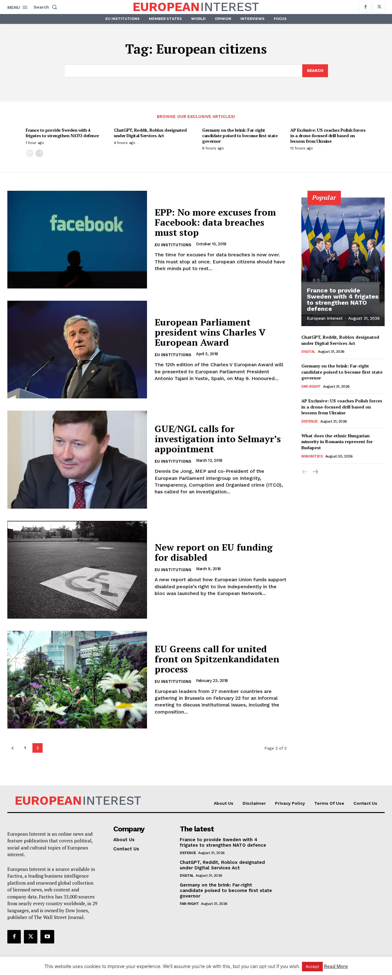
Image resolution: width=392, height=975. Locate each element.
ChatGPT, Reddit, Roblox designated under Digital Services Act (150, 132)
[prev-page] (29, 153)
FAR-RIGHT (311, 386)
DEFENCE (309, 421)
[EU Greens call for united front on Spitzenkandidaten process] (77, 679)
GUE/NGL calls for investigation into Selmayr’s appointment (218, 439)
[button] (46, 7)
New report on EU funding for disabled (214, 552)
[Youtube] (47, 936)
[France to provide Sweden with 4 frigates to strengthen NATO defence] (343, 262)
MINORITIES (311, 456)
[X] (379, 7)
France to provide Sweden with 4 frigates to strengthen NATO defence (62, 132)
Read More (336, 966)
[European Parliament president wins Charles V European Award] (77, 349)
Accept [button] (312, 966)
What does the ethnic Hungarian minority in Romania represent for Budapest (337, 441)
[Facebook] (365, 7)
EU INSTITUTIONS (173, 245)
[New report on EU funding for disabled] (77, 570)
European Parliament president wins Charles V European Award (210, 332)
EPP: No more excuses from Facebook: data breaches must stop (215, 222)
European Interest (325, 318)
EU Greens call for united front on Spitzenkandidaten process (217, 659)
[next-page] (39, 153)
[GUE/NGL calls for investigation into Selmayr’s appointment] (77, 459)
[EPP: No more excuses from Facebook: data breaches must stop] (77, 239)
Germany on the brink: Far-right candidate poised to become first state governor (239, 135)
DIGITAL (308, 351)
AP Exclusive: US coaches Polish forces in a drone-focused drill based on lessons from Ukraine (327, 135)
